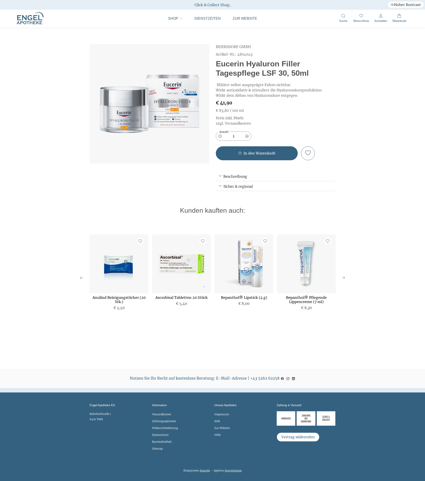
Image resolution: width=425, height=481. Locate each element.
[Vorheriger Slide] (82, 278)
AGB (217, 421)
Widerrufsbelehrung (165, 428)
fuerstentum (233, 470)
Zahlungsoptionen (164, 421)
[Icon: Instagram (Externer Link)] (288, 378)
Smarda (205, 470)
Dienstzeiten (208, 18)
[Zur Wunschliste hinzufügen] (308, 153)
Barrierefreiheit (162, 441)
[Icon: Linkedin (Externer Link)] (293, 378)
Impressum (221, 414)
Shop (173, 18)
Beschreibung (234, 176)
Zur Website (242, 21)
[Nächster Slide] (343, 278)
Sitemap (157, 448)
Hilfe (217, 435)
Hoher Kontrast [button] (407, 4)
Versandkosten (161, 414)
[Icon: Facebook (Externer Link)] (282, 378)
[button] (343, 19)
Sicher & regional (237, 186)
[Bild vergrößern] (149, 104)
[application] (257, 153)
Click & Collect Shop (212, 5)
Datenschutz (160, 435)
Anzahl (224, 131)
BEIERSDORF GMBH (233, 46)
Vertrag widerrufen (298, 437)
